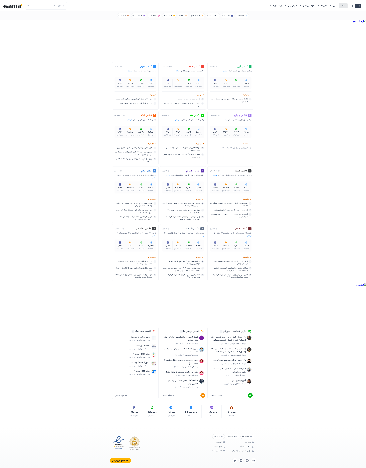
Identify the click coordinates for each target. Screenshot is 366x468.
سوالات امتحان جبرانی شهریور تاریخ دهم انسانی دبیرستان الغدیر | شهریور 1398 (231, 269)
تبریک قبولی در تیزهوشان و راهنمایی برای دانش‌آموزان (181, 339)
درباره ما (248, 442)
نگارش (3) (144, 233)
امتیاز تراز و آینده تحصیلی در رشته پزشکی (181, 372)
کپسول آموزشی (141, 340)
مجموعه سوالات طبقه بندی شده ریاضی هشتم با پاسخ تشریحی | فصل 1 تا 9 (181, 204)
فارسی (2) (188, 233)
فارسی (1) (248, 233)
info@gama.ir (245, 446)
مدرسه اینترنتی (217, 446)
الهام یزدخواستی (235, 343)
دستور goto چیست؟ (141, 354)
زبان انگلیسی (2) (170, 233)
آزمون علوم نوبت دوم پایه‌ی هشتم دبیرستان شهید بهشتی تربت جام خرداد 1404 (183, 218)
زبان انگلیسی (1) (226, 233)
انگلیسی (234, 175)
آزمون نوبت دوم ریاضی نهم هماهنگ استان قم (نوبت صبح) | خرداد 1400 (134, 211)
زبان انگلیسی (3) (134, 233)
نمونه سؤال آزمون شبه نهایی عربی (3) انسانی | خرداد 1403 (134, 269)
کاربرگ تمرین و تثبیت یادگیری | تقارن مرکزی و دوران (134, 148)
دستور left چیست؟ (142, 371)
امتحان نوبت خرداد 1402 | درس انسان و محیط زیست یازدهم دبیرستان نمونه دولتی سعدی (181, 269)
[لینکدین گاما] (241, 460)
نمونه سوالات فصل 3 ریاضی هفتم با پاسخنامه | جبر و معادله (229, 204)
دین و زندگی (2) (198, 233)
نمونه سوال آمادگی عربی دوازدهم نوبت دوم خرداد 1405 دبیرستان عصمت (135, 262)
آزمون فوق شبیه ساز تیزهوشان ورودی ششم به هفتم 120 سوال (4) (134, 160)
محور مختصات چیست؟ (140, 337)
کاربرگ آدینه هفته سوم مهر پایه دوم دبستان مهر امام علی (182, 104)
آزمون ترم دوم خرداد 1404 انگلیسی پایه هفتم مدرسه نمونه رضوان (229, 215)
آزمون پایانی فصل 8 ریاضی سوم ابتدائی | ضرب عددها (134, 99)
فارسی (235, 71)
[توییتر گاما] (234, 460)
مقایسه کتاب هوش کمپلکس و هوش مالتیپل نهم (183, 382)
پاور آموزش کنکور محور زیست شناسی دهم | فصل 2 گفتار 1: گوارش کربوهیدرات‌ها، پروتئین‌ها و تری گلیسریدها (228, 339)
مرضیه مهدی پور (235, 363)
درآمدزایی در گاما (216, 451)
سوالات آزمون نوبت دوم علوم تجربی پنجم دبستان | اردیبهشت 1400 (182, 149)
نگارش (230, 71)
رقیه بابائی (237, 375)
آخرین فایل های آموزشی (234, 331)
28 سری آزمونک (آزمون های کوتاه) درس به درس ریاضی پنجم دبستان (181, 155)
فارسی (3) (152, 233)
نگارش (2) (180, 233)
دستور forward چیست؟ (140, 362)
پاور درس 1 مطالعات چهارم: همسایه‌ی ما (229, 360)
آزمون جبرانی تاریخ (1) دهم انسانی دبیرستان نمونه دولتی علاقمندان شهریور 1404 (230, 276)
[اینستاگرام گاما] (247, 460)
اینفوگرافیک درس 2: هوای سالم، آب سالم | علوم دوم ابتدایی (228, 370)
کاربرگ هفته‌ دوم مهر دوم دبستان (188, 99)
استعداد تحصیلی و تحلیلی (146, 175)
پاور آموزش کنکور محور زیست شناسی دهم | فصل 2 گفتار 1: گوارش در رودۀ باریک (228, 350)
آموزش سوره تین (239, 380)
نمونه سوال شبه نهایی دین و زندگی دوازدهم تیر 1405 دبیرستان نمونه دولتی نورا (133, 276)
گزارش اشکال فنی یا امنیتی (241, 451)
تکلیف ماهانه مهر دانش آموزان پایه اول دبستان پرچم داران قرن (229, 100)
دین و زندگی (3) (121, 233)
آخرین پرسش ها (191, 331)
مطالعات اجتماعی (224, 175)
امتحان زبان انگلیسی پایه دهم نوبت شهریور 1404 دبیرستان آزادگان (230, 262)
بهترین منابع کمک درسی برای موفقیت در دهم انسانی (181, 350)
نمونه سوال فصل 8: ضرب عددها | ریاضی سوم (136, 103)
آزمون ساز (219, 442)
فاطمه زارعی (237, 384)
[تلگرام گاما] (253, 460)
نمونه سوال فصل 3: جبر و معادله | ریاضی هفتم (231, 210)
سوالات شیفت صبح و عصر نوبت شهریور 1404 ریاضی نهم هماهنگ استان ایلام (134, 204)
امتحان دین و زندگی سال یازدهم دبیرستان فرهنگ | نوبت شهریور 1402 (182, 276)
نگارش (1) (216, 233)
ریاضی (249, 71)
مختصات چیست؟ (143, 345)
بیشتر (225, 71)
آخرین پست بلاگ (143, 331)
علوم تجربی (242, 71)
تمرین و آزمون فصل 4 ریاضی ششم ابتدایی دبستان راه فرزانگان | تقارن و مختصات (133, 153)
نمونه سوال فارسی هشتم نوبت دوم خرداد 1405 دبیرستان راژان (183, 211)
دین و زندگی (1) (238, 233)
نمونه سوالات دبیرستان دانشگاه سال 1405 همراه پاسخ (181, 362)
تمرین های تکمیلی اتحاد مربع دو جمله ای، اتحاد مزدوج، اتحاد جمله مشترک (135, 218)
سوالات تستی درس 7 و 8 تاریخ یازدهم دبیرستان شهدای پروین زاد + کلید (183, 262)
